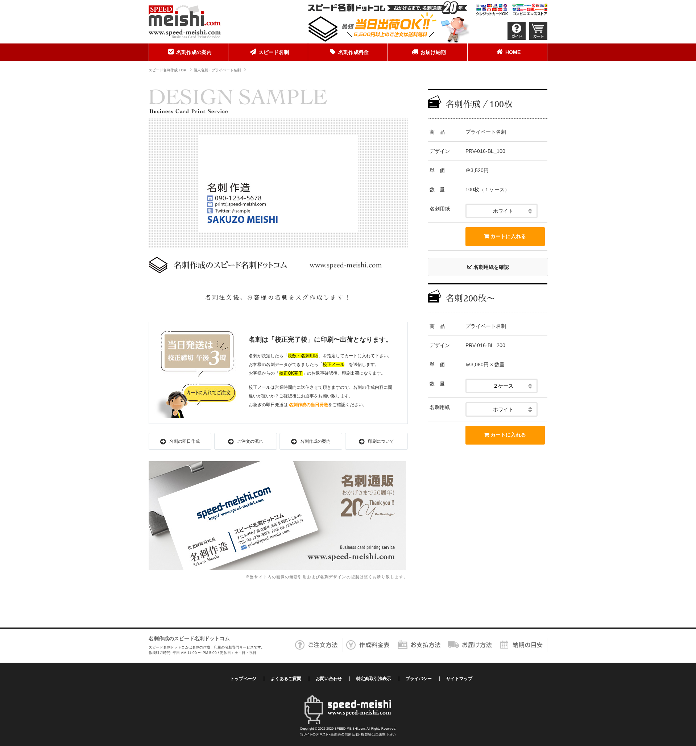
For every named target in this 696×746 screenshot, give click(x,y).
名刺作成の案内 (194, 52)
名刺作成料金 (353, 52)
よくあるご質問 (286, 678)
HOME (513, 52)
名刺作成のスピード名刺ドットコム (189, 638)
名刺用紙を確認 (490, 267)
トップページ (243, 678)
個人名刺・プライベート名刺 (217, 70)
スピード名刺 (273, 52)
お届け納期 (433, 52)
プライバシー (419, 678)
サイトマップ (459, 678)
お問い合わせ (329, 678)
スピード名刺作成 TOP (167, 70)
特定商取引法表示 (373, 678)
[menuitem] (188, 52)
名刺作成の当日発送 (308, 404)
